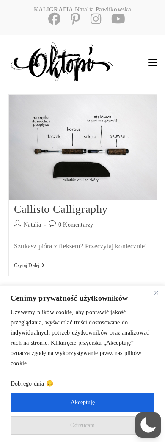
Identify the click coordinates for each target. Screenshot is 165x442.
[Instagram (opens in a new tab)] (92, 19)
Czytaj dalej (29, 266)
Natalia (32, 225)
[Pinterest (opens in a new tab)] (72, 19)
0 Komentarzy (75, 225)
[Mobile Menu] (152, 62)
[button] (148, 425)
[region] (82, 363)
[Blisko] (156, 292)
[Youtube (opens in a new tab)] (114, 19)
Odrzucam (82, 425)
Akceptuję (83, 402)
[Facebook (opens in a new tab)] (51, 19)
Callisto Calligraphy (61, 209)
